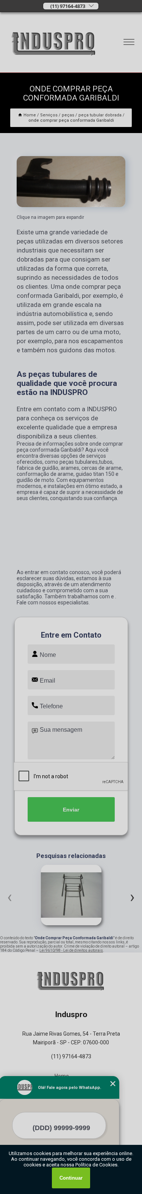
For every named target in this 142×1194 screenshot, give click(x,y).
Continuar (71, 1178)
